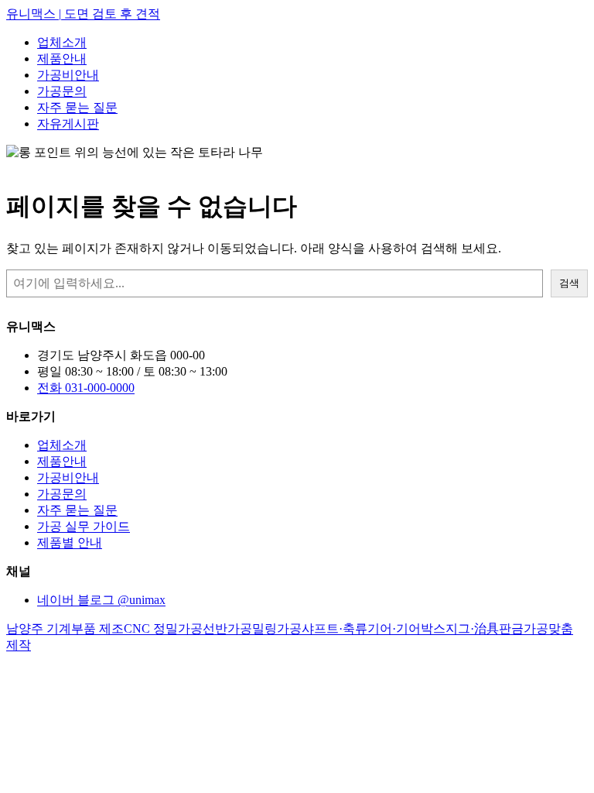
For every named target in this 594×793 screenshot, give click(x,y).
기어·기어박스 (406, 628)
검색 (569, 283)
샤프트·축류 (334, 628)
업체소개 (62, 42)
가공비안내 (68, 74)
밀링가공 (277, 628)
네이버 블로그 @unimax (101, 599)
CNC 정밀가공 (163, 628)
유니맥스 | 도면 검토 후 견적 (83, 13)
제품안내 (62, 58)
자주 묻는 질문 (77, 107)
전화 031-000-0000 (86, 387)
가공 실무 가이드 (83, 526)
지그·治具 (472, 628)
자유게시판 (68, 123)
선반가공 (227, 628)
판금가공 (523, 628)
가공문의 (62, 91)
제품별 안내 (69, 542)
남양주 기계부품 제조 (65, 628)
